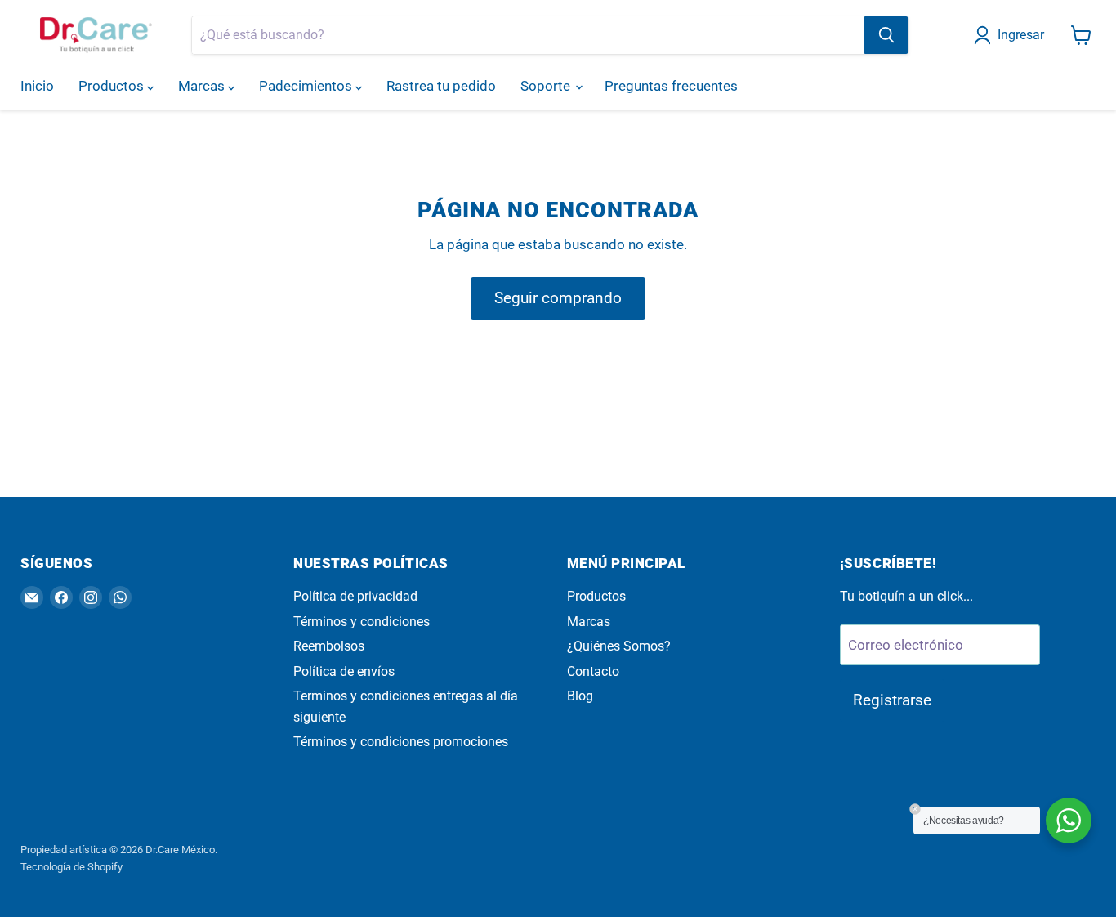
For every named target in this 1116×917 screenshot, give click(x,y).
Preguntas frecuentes (671, 86)
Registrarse (892, 700)
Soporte (547, 86)
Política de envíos (344, 671)
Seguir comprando (558, 298)
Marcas (203, 86)
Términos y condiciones (361, 621)
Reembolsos (328, 646)
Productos (112, 86)
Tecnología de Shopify (71, 867)
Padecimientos (307, 86)
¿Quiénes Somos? (619, 646)
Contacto (593, 671)
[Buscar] (886, 35)
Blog (580, 696)
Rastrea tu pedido (441, 86)
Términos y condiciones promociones (400, 741)
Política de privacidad (355, 596)
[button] (1012, 35)
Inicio (37, 86)
